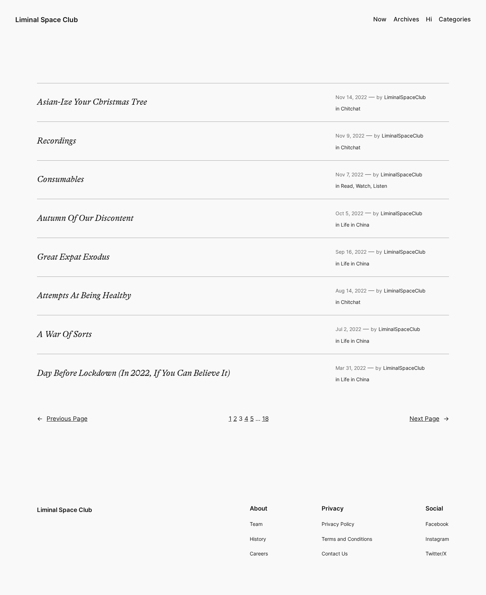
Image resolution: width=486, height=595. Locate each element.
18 (265, 418)
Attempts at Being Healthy (84, 295)
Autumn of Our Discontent (85, 218)
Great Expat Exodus (73, 257)
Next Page (429, 418)
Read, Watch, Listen (364, 186)
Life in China (355, 225)
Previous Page (62, 418)
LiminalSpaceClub (405, 97)
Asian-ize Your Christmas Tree (92, 102)
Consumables (60, 179)
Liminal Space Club (46, 19)
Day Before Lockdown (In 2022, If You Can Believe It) (133, 373)
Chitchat (350, 108)
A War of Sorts (64, 334)
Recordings (56, 141)
